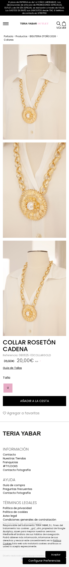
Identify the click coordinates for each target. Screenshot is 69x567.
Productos (21, 36)
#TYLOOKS (10, 466)
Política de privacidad (17, 508)
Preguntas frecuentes (17, 489)
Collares (9, 39)
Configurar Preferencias (44, 561)
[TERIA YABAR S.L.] (34, 23)
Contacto (9, 454)
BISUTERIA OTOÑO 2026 (43, 36)
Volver (61, 28)
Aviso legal (10, 516)
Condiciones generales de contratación (29, 520)
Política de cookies (15, 512)
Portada (8, 36)
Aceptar (55, 554)
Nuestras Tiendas (14, 458)
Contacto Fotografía (17, 470)
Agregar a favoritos (22, 413)
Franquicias (10, 462)
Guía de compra (14, 485)
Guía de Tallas (12, 368)
